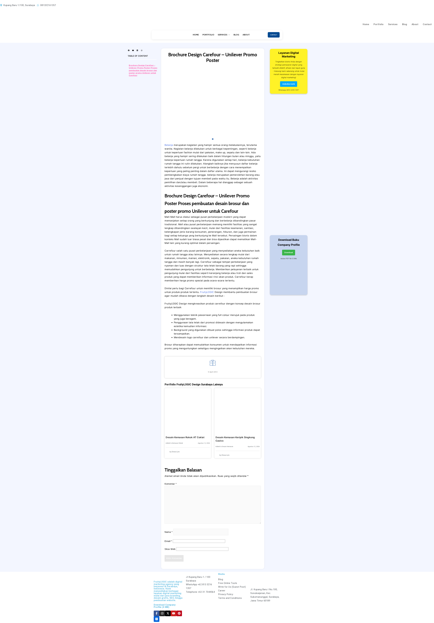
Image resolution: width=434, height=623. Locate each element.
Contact (427, 24)
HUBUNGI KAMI (288, 84)
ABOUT (246, 34)
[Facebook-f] (156, 613)
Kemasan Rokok (177, 443)
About (415, 24)
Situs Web (170, 549)
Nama (168, 532)
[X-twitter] (168, 613)
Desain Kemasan (227, 446)
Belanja (169, 145)
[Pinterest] (179, 613)
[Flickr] (156, 619)
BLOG (236, 34)
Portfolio (379, 24)
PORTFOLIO (208, 34)
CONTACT (273, 35)
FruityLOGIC (207, 292)
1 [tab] (213, 139)
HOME (196, 34)
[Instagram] (162, 613)
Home (366, 24)
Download (288, 252)
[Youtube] (173, 613)
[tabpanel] (213, 101)
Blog (404, 24)
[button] (129, 50)
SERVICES (222, 34)
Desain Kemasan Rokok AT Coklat (185, 437)
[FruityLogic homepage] (164, 34)
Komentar (171, 484)
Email (168, 541)
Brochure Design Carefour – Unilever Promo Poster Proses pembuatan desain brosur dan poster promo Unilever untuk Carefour (143, 70)
